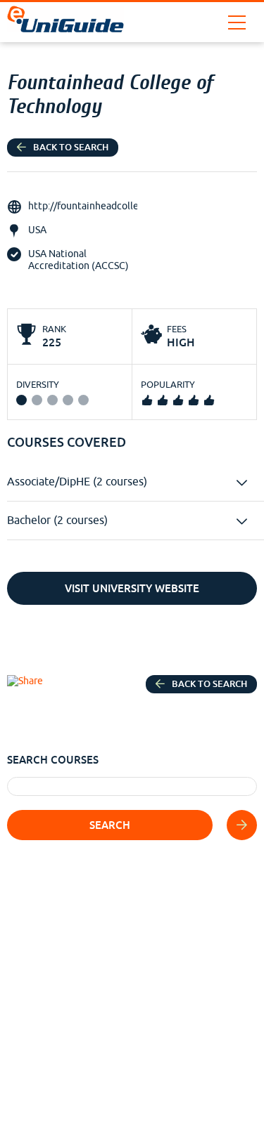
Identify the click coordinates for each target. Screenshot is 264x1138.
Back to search (70, 147)
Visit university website (132, 588)
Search (109, 825)
